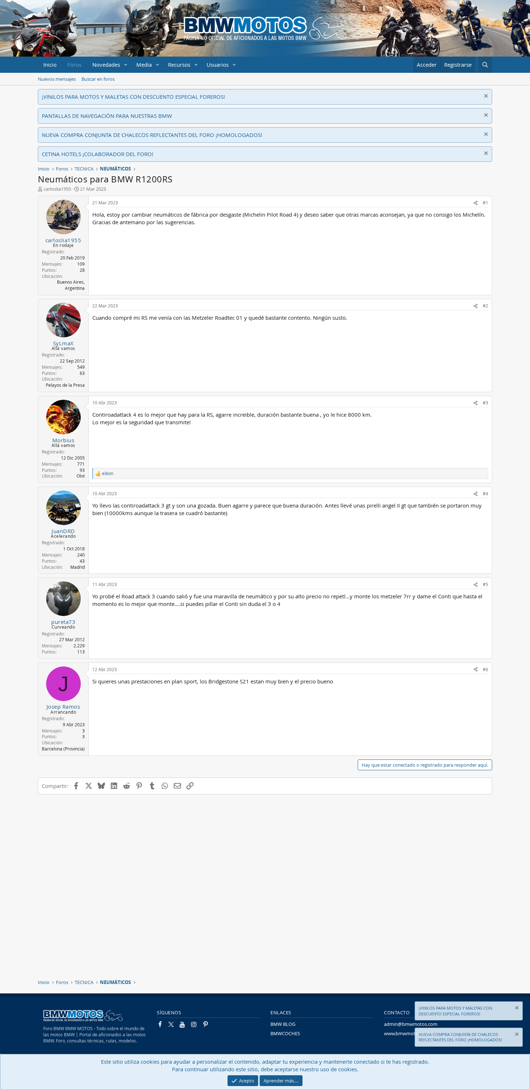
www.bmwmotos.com (407, 1033)
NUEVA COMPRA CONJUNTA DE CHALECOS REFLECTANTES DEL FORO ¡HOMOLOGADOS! (152, 134)
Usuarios (218, 64)
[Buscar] (485, 65)
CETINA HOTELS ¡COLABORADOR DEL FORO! (97, 154)
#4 (485, 493)
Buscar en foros (98, 79)
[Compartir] (475, 203)
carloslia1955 (57, 189)
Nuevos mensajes (57, 79)
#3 (485, 403)
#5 (485, 584)
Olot (80, 476)
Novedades (106, 64)
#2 (485, 306)
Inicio (50, 64)
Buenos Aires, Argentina (71, 285)
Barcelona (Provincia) (63, 749)
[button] (126, 65)
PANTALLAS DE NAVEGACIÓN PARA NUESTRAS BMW (107, 115)
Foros (74, 64)
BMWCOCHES (285, 1033)
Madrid (77, 567)
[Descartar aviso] (485, 97)
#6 (485, 669)
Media (144, 64)
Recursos (179, 64)
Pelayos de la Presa (65, 385)
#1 (485, 202)
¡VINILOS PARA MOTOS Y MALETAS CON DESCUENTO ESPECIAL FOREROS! (133, 96)
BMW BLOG (282, 1024)
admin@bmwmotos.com (410, 1024)
